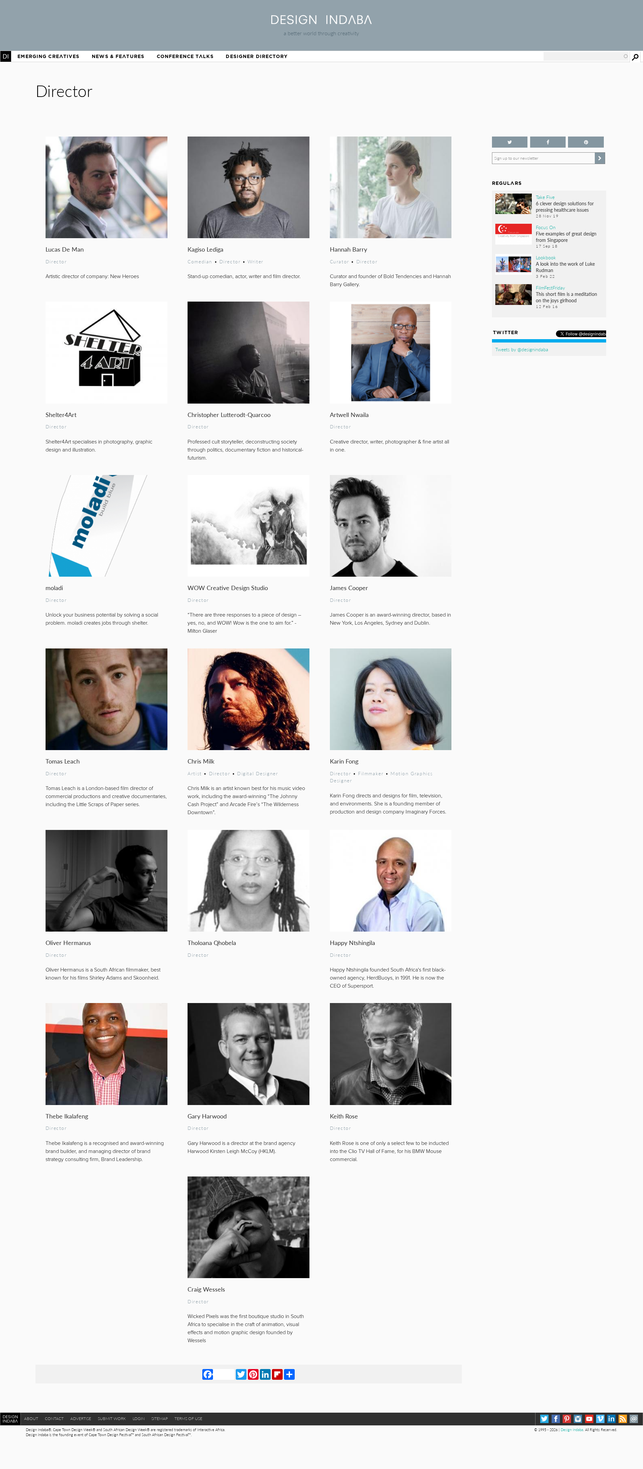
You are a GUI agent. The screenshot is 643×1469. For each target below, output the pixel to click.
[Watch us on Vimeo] (600, 1419)
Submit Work (112, 1418)
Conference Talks (185, 56)
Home (5, 56)
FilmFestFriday (550, 287)
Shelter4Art (61, 414)
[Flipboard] (277, 1374)
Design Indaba (572, 1429)
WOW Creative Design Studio (228, 587)
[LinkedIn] (265, 1374)
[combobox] (586, 56)
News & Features (118, 56)
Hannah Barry (348, 249)
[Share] (289, 1374)
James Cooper (349, 587)
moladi (54, 587)
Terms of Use (188, 1418)
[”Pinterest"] (586, 142)
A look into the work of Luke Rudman (565, 266)
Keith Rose (344, 1116)
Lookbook (546, 257)
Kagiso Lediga (205, 249)
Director (56, 261)
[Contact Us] (634, 1419)
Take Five (545, 197)
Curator (339, 261)
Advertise (80, 1418)
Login (139, 1418)
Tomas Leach (63, 761)
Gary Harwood (207, 1116)
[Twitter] (241, 1374)
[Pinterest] (253, 1374)
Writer (255, 261)
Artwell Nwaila (349, 414)
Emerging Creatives (48, 56)
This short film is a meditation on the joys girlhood (566, 297)
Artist (195, 773)
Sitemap (159, 1418)
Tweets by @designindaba (521, 349)
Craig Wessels (206, 1289)
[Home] (321, 22)
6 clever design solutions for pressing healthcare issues (565, 206)
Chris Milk (201, 761)
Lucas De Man (65, 249)
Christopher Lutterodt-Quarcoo (229, 414)
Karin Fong (344, 761)
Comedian (200, 261)
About (31, 1418)
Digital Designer (257, 773)
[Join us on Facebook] (548, 142)
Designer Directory (257, 56)
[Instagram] (578, 1419)
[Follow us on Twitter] (510, 142)
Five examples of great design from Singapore (566, 236)
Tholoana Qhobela (212, 942)
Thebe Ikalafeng (67, 1116)
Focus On (546, 227)
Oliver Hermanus (68, 942)
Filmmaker (370, 773)
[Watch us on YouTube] (589, 1419)
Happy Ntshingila (352, 942)
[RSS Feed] (623, 1419)
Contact (54, 1418)
